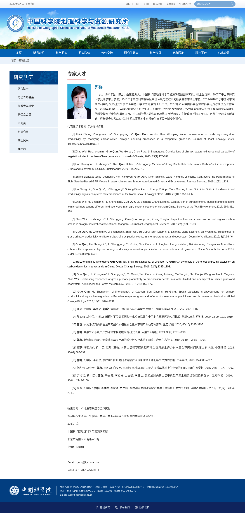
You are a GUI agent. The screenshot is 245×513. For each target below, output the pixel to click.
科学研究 (61, 52)
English (171, 4)
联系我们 (125, 507)
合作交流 (107, 52)
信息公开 (224, 52)
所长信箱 (144, 507)
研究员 (22, 123)
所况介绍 (38, 52)
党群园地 (178, 52)
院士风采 (23, 140)
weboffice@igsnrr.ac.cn (80, 494)
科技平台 (201, 52)
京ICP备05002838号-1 (132, 487)
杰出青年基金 (26, 97)
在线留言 (105, 507)
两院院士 (23, 88)
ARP (137, 4)
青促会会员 (24, 114)
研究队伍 (84, 52)
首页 (13, 60)
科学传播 (155, 52)
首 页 (18, 52)
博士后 (22, 148)
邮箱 (128, 4)
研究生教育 (131, 52)
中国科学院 (185, 4)
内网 (146, 4)
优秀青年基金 (26, 105)
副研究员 (23, 131)
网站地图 (157, 4)
